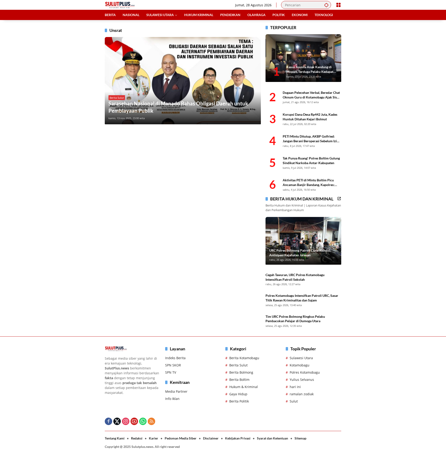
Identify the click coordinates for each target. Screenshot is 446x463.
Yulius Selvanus (302, 379)
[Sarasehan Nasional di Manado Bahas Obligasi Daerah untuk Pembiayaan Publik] (183, 80)
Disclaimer (211, 438)
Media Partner (176, 391)
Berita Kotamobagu (244, 358)
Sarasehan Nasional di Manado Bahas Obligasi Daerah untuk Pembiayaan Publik (178, 107)
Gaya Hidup (238, 394)
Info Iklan (172, 398)
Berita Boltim (239, 379)
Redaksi (136, 438)
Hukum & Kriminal (243, 387)
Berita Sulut (117, 97)
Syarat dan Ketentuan (272, 438)
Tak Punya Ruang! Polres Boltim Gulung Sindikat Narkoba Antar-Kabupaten (311, 160)
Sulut (294, 401)
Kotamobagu (299, 365)
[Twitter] (117, 421)
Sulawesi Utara (301, 358)
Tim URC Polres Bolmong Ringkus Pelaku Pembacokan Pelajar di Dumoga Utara (295, 318)
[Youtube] (134, 421)
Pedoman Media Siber (181, 438)
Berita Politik (239, 401)
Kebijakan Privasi (237, 438)
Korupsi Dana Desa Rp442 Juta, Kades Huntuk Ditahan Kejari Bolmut (310, 116)
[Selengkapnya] (339, 198)
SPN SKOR (173, 365)
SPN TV (170, 372)
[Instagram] (125, 421)
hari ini (295, 387)
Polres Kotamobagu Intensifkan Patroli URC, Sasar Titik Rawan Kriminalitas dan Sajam (302, 298)
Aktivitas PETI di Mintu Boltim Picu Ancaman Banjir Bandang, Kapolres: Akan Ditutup (308, 182)
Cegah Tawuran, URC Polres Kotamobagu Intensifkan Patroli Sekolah (295, 277)
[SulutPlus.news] (120, 4)
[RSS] (151, 421)
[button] (326, 5)
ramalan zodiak (302, 394)
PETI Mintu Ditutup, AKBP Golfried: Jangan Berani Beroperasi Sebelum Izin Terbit (311, 138)
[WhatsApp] (143, 421)
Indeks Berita (175, 358)
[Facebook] (108, 421)
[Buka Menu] (338, 5)
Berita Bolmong (241, 372)
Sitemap (300, 438)
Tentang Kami (115, 438)
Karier (153, 438)
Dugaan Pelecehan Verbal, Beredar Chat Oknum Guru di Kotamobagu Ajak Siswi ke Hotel (311, 95)
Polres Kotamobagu (305, 372)
